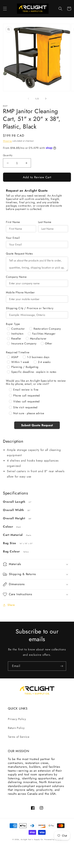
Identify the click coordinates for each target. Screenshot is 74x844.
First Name (13, 222)
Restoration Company (47, 328)
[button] (5, 8)
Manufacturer (38, 338)
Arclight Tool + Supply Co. (32, 839)
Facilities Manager (44, 333)
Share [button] (11, 605)
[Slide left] (28, 98)
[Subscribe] (61, 666)
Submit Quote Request (37, 425)
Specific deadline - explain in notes (33, 371)
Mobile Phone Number (20, 292)
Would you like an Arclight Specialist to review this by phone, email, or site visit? (36, 382)
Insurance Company (23, 343)
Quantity (7, 155)
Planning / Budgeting (24, 367)
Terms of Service (18, 737)
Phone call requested (26, 395)
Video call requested (26, 401)
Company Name (16, 277)
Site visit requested (25, 407)
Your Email (13, 238)
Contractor (18, 328)
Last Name (44, 222)
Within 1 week (20, 362)
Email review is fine (25, 389)
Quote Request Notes (19, 253)
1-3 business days (38, 357)
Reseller (16, 338)
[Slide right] (45, 98)
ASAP (14, 357)
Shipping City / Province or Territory (29, 308)
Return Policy (16, 728)
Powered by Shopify (53, 839)
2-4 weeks (44, 362)
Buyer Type (13, 324)
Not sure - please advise (28, 413)
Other (48, 343)
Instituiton (17, 333)
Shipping (7, 140)
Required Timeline (17, 352)
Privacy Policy (17, 719)
